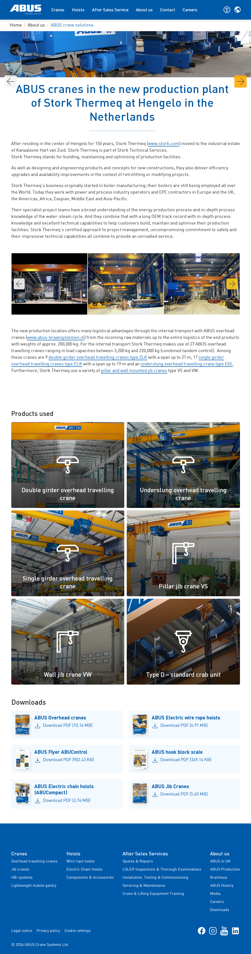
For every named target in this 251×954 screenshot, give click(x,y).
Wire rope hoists (80, 861)
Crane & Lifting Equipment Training (153, 894)
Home (16, 25)
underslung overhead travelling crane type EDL (187, 364)
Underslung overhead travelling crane (183, 493)
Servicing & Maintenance (144, 886)
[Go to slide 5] (125, 307)
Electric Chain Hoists (84, 870)
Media (215, 894)
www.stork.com (163, 144)
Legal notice (21, 931)
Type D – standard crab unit (183, 674)
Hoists (78, 9)
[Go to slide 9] (141, 307)
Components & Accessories (90, 878)
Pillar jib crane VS (183, 586)
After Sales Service (110, 9)
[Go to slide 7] (133, 307)
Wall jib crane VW (68, 674)
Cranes (57, 9)
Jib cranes (20, 870)
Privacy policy (48, 931)
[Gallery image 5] (202, 284)
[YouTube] (224, 931)
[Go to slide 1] (110, 307)
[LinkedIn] (235, 931)
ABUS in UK (220, 861)
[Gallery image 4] (126, 284)
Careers (190, 9)
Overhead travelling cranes (34, 861)
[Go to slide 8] (137, 307)
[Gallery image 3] (49, 284)
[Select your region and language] (237, 9)
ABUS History (221, 886)
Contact (167, 9)
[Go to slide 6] (129, 307)
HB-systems (22, 878)
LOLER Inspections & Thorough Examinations (162, 870)
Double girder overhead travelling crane (68, 493)
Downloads (219, 910)
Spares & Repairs (138, 861)
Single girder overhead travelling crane (68, 582)
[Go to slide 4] (122, 307)
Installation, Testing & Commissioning (155, 878)
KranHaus (218, 878)
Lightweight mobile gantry (33, 886)
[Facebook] (201, 931)
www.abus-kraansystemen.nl (55, 337)
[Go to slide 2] (114, 307)
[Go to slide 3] (118, 307)
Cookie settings (77, 931)
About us (144, 9)
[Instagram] (212, 931)
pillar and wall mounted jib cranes (134, 371)
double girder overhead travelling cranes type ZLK (98, 357)
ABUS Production (225, 870)
